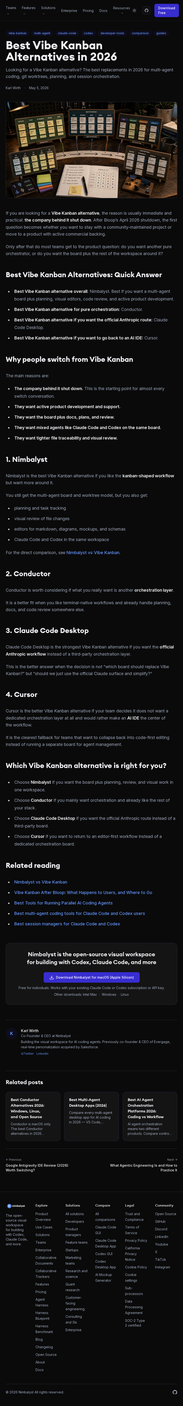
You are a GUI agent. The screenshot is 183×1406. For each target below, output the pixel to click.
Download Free (166, 10)
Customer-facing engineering (75, 1303)
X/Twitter (27, 1053)
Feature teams (77, 1242)
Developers (75, 1221)
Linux (125, 994)
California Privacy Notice (132, 1253)
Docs (103, 11)
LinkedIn (42, 1053)
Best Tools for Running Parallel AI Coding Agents (63, 902)
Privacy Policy (136, 1240)
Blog (39, 1339)
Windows (109, 994)
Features (42, 1284)
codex (88, 33)
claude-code (67, 33)
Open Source (46, 1355)
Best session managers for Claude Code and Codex (67, 923)
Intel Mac (90, 994)
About (40, 1362)
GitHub (160, 1221)
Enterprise (69, 11)
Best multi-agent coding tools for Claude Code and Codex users (79, 913)
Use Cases (44, 1227)
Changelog (44, 1347)
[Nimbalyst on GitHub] (146, 10)
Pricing (88, 11)
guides (161, 33)
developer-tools (112, 33)
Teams (41, 1242)
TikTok (160, 1259)
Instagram (162, 1267)
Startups (72, 1250)
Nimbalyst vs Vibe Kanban (92, 552)
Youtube (161, 1244)
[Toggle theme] (134, 10)
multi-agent (42, 33)
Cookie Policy (136, 1267)
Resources (121, 8)
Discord (161, 1229)
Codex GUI (103, 1254)
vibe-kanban (17, 33)
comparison (140, 33)
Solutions (43, 1235)
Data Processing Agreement (134, 1307)
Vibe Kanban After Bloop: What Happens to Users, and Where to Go (83, 892)
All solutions (75, 1214)
